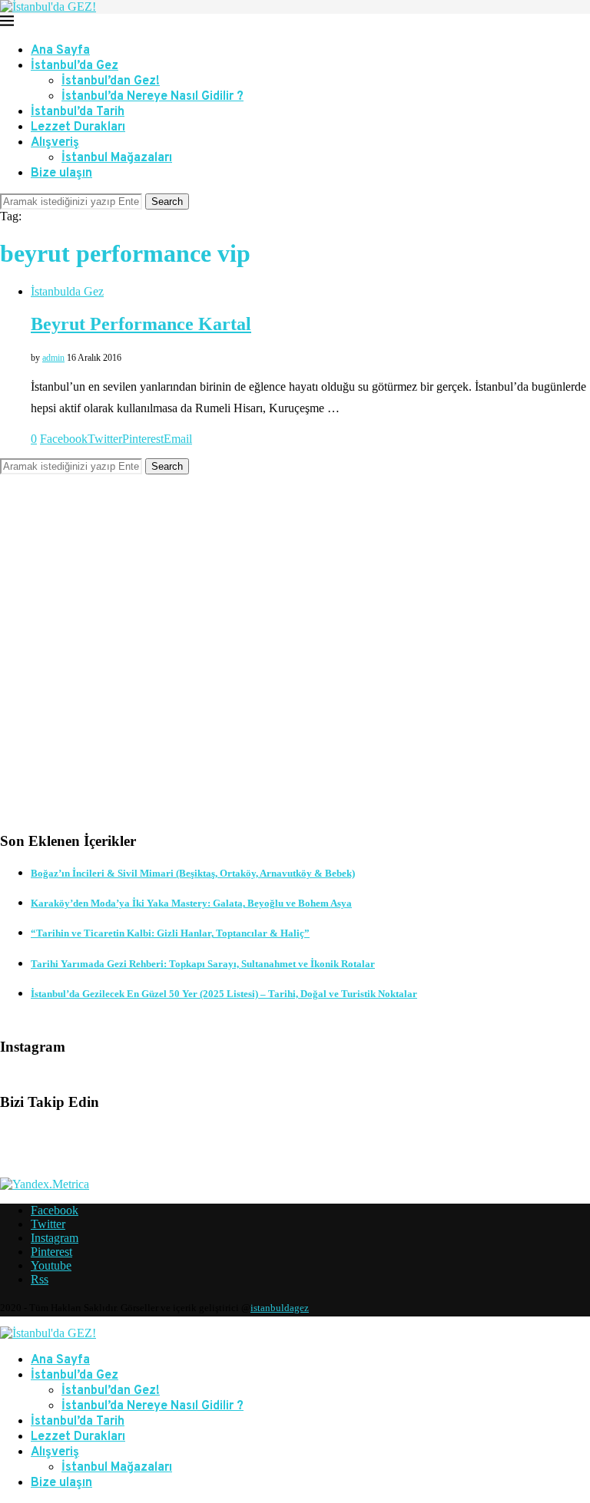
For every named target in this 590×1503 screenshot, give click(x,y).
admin (53, 357)
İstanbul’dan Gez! (110, 81)
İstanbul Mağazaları (116, 158)
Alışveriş (55, 142)
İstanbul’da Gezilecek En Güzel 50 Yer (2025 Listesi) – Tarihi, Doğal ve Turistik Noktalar (224, 993)
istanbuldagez (279, 1307)
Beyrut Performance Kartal (141, 324)
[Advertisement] (295, 664)
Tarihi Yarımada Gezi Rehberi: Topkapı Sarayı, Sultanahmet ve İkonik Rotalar (203, 964)
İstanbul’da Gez (74, 66)
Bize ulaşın (61, 173)
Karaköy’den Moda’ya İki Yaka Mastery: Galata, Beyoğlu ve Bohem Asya (191, 903)
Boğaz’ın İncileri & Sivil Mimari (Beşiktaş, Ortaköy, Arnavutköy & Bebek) (193, 873)
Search (167, 201)
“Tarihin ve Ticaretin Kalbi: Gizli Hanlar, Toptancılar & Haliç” (170, 933)
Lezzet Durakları (78, 127)
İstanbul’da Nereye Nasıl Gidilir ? (152, 96)
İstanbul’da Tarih (77, 112)
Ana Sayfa (60, 50)
